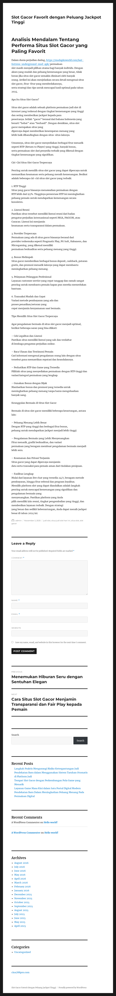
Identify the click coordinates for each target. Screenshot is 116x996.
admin (18, 520)
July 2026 (19, 866)
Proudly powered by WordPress (73, 987)
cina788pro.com (20, 972)
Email (15, 614)
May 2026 (19, 874)
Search (15, 734)
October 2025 (21, 902)
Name (15, 600)
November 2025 (23, 898)
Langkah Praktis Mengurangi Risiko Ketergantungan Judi (46, 768)
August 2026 (21, 862)
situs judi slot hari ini (60, 520)
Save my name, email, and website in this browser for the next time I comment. (50, 642)
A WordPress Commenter (25, 832)
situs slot (75, 520)
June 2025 (20, 918)
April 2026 (20, 878)
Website (16, 628)
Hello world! (51, 822)
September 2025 (23, 906)
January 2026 (21, 890)
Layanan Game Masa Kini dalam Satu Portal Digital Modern (47, 788)
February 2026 (22, 886)
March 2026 (21, 882)
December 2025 (23, 894)
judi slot (47, 520)
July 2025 (19, 914)
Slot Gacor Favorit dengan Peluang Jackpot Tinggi (33, 987)
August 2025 (21, 910)
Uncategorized (22, 952)
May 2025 (19, 922)
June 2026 (20, 870)
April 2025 (20, 926)
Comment (17, 558)
